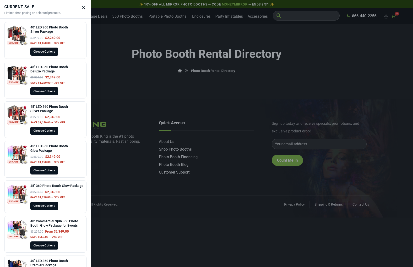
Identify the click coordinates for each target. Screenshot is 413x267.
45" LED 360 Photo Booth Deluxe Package (49, 69)
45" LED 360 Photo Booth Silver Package (49, 109)
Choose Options (44, 51)
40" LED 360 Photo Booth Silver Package (49, 29)
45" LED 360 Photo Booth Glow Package (49, 148)
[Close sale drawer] (83, 7)
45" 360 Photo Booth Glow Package (56, 186)
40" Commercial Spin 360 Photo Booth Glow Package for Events (54, 223)
